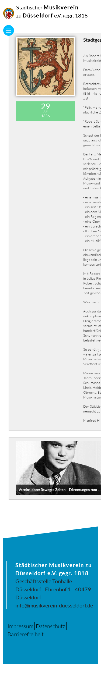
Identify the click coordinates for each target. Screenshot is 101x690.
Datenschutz (50, 626)
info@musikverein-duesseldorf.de (54, 605)
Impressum (20, 626)
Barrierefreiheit (26, 634)
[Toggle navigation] (8, 30)
